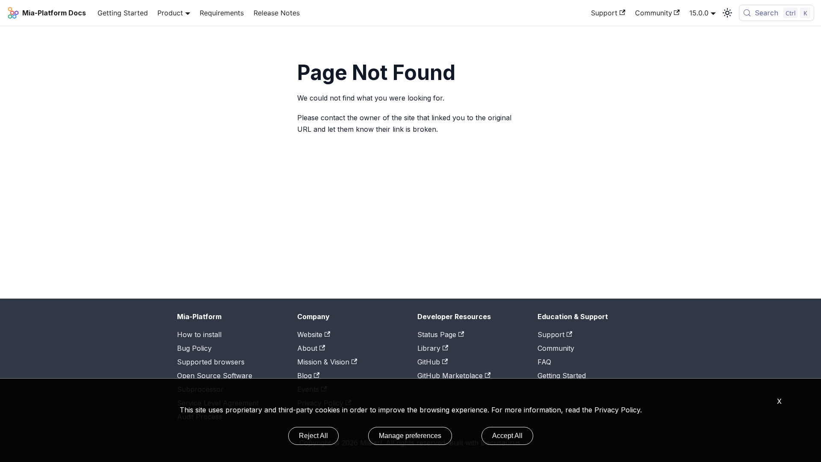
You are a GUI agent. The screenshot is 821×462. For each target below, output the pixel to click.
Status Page (436, 334)
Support (604, 13)
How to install (199, 334)
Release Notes (277, 13)
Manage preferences (410, 435)
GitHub (428, 362)
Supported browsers (211, 362)
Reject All (313, 435)
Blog (304, 375)
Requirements (222, 13)
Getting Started (122, 13)
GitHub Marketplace (450, 375)
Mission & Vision (323, 362)
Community (653, 13)
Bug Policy (194, 348)
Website (309, 334)
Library (428, 348)
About (307, 348)
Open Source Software (214, 375)
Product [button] (170, 13)
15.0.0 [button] (699, 13)
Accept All (507, 435)
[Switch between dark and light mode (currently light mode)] (727, 13)
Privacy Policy (617, 410)
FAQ (544, 362)
